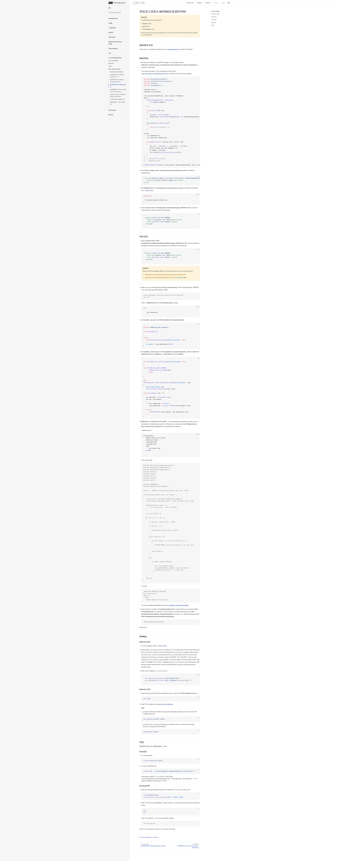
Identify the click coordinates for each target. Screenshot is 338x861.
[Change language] (216, 3)
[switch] (223, 3)
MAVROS (214, 17)
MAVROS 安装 (215, 14)
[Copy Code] (197, 79)
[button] (126, 8)
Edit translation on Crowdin (149, 837)
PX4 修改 (214, 19)
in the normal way (167, 704)
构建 (212, 25)
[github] (228, 2)
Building (213, 22)
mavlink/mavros (173, 49)
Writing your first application (179, 605)
